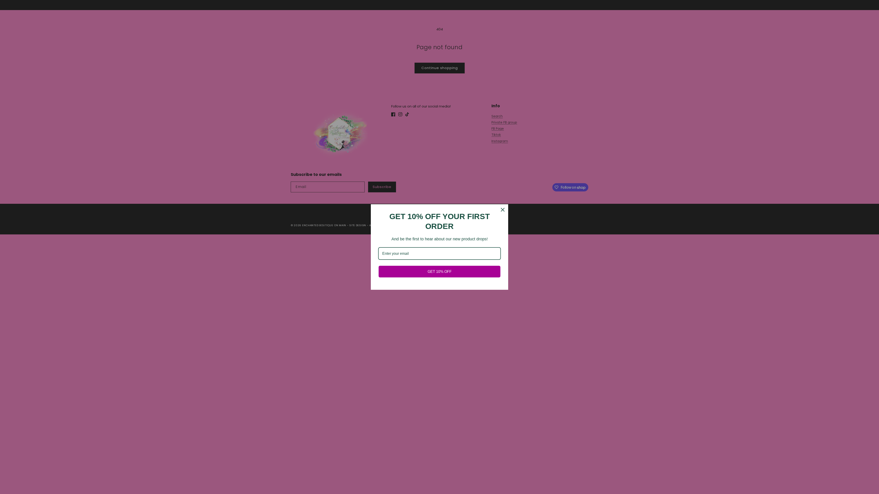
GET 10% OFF (440, 272)
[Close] (502, 209)
